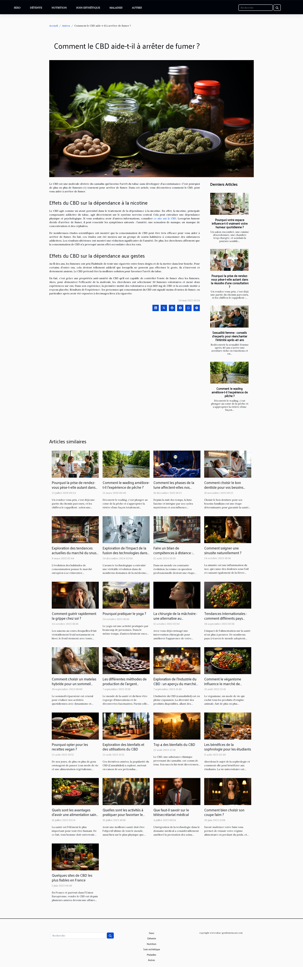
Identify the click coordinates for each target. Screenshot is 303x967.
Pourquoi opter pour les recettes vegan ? (70, 746)
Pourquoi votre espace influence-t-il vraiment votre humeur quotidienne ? (230, 223)
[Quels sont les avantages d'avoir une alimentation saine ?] (75, 791)
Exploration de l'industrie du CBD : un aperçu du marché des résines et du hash (174, 684)
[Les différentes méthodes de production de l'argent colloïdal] (126, 660)
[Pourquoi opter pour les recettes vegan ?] (75, 725)
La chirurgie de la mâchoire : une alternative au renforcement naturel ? (175, 618)
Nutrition (59, 7)
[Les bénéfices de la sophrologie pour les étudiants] (227, 725)
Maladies (116, 7)
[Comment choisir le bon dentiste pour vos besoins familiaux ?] (227, 463)
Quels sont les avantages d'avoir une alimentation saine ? (75, 815)
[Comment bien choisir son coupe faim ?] (227, 791)
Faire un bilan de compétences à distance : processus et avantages (172, 553)
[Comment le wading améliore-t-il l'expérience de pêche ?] (229, 373)
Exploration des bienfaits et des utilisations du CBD (123, 746)
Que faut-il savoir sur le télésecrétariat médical (171, 812)
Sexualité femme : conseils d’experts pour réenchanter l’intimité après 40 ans (229, 336)
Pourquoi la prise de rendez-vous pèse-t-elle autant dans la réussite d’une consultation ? (230, 281)
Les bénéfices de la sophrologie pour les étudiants (227, 746)
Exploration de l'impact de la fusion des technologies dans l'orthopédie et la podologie (125, 553)
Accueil (53, 25)
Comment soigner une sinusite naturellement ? (222, 550)
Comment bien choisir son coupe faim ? (224, 812)
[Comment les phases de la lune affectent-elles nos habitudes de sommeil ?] (176, 463)
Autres (137, 7)
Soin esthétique (88, 7)
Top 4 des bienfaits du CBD (174, 744)
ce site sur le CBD (165, 218)
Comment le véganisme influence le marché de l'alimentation (222, 684)
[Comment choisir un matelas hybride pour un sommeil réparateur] (75, 660)
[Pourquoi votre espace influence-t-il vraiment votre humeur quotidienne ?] (229, 204)
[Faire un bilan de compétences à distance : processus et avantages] (176, 529)
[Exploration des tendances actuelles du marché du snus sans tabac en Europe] (75, 529)
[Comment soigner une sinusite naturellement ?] (227, 529)
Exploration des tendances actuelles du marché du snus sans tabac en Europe (74, 553)
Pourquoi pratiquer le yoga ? (124, 613)
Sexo (17, 7)
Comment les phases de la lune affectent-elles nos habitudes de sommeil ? (173, 487)
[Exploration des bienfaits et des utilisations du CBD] (126, 725)
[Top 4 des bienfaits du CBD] (176, 725)
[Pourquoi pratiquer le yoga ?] (126, 594)
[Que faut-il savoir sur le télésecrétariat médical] (176, 791)
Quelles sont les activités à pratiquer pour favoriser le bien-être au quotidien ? (123, 815)
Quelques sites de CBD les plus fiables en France (72, 877)
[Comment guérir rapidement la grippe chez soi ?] (75, 594)
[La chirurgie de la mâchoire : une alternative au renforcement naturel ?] (176, 594)
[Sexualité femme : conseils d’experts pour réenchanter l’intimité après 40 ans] (229, 317)
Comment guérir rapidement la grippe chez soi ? (74, 615)
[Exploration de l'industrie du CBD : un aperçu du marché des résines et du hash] (176, 660)
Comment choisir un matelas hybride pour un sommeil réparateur (74, 684)
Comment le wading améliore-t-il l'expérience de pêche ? (230, 392)
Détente (36, 7)
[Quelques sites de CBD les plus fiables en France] (75, 856)
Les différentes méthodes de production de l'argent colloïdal (125, 684)
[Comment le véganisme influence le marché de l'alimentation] (227, 660)
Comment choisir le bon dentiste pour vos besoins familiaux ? (223, 487)
